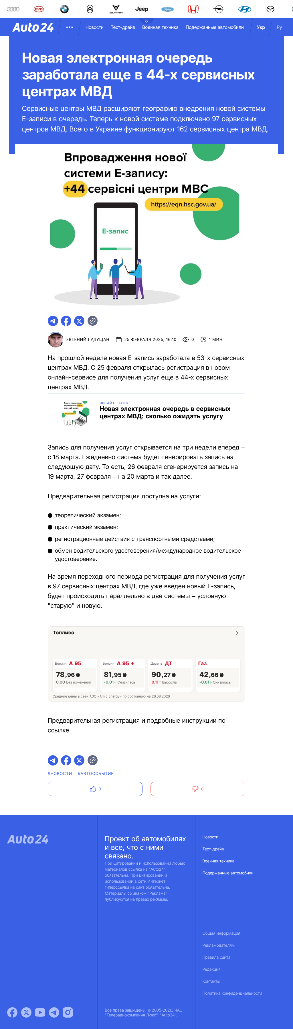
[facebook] (66, 321)
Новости (95, 27)
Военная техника (160, 27)
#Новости (60, 773)
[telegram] (53, 321)
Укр (261, 27)
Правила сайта (217, 957)
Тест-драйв (123, 27)
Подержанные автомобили (215, 27)
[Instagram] (68, 1012)
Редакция (212, 969)
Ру (279, 27)
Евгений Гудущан (88, 339)
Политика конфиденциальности (232, 993)
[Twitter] (26, 1012)
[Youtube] (40, 1012)
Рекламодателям (219, 945)
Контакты (211, 981)
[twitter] (79, 321)
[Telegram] (54, 1012)
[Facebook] (12, 1012)
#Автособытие (96, 773)
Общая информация (221, 933)
